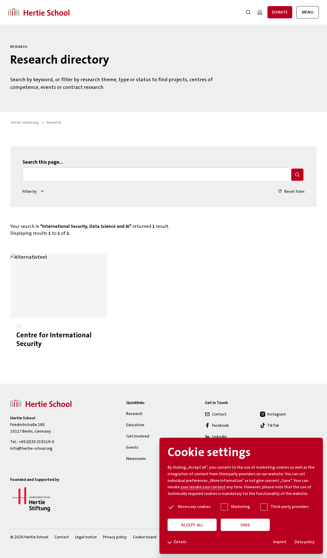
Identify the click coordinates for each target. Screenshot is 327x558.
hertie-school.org (25, 123)
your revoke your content (203, 487)
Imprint (279, 542)
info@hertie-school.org (31, 449)
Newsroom (136, 459)
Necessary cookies (194, 507)
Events (132, 448)
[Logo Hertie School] (41, 403)
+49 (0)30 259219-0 (36, 442)
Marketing (240, 507)
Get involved (137, 436)
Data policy (305, 542)
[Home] (38, 12)
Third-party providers (290, 507)
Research (54, 123)
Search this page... (42, 162)
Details (180, 542)
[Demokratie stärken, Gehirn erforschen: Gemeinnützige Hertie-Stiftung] (31, 513)
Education (135, 425)
